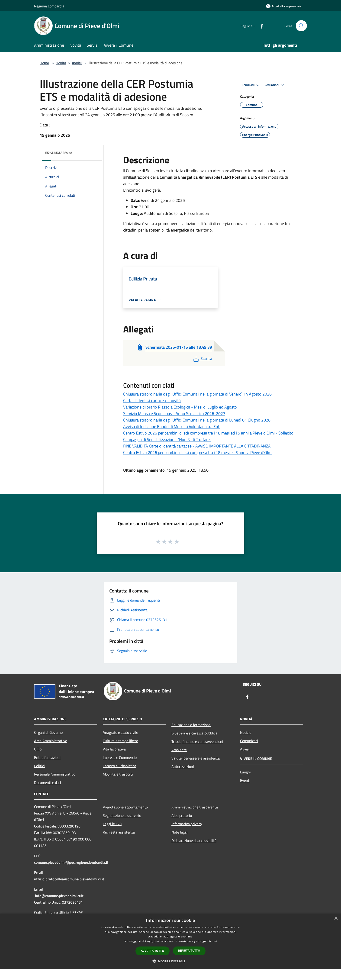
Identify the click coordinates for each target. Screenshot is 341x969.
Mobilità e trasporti (118, 774)
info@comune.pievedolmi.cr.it (59, 895)
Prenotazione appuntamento (125, 807)
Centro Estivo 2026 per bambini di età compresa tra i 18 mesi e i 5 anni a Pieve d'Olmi (197, 452)
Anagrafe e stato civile (120, 732)
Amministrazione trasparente (194, 807)
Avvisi (77, 63)
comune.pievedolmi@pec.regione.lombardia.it (71, 862)
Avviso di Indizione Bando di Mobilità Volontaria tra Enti (171, 426)
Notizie (245, 732)
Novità (61, 63)
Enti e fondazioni (47, 757)
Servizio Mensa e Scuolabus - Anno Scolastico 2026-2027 (174, 413)
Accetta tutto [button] (152, 951)
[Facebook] (260, 26)
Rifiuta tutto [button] (189, 951)
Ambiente (179, 750)
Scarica (206, 358)
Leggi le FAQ (112, 824)
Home (44, 63)
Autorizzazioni (182, 766)
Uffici (38, 749)
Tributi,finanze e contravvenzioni (197, 741)
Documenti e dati (47, 782)
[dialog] (170, 941)
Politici (39, 766)
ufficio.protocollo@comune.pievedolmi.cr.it (69, 879)
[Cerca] (301, 25)
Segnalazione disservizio (122, 815)
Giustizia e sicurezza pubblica (194, 733)
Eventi (245, 780)
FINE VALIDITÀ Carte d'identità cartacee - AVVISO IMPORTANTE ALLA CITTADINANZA (197, 446)
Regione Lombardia (49, 6)
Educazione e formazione (191, 725)
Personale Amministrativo (54, 774)
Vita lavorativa (114, 749)
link (215, 941)
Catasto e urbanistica (119, 766)
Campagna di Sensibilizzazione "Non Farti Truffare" (167, 439)
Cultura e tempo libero (120, 741)
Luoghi (245, 772)
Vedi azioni (272, 84)
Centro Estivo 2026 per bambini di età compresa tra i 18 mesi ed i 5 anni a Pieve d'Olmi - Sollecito (208, 433)
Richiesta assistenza (119, 832)
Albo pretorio (181, 815)
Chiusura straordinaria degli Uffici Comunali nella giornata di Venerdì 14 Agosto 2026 (197, 394)
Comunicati (249, 741)
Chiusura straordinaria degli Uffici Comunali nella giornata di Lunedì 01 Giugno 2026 (196, 420)
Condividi (248, 84)
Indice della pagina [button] (58, 152)
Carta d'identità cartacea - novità (152, 400)
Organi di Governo (48, 732)
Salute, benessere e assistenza (195, 758)
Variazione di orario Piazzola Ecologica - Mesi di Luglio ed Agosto (180, 407)
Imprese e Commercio (120, 757)
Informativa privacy (186, 824)
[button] (170, 961)
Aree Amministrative (50, 741)
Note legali (179, 832)
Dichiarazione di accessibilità (193, 840)
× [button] (336, 918)
